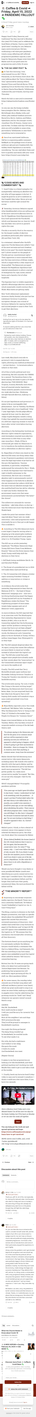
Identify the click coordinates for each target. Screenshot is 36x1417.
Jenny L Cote (9, 1192)
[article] (18, 1335)
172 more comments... (8, 1316)
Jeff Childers (10, 25)
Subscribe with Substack (19, 1389)
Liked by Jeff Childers (13, 1194)
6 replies (10, 1308)
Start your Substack (13, 1408)
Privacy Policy (21, 1397)
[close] (30, 1353)
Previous (7, 1162)
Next (29, 1162)
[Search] (33, 1325)
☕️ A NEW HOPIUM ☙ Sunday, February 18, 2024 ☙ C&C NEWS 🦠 (12, 1347)
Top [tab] (4, 1325)
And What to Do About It (9, 1335)
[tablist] (9, 1175)
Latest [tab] (8, 1325)
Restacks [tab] (13, 1175)
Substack (9, 1413)
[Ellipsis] (33, 1192)
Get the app (27, 1408)
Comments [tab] (6, 1175)
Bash (7, 1225)
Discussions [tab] (15, 1325)
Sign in (32, 2)
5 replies (10, 1218)
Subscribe (25, 2)
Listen (32, 26)
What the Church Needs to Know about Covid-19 (11, 1332)
